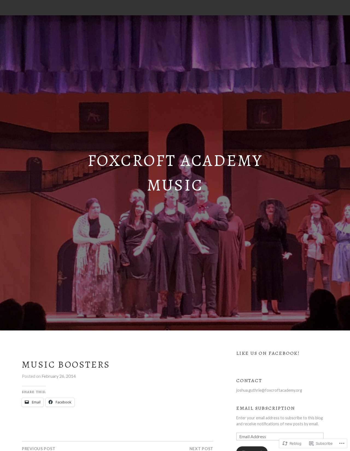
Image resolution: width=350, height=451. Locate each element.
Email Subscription (265, 408)
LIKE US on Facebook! (268, 353)
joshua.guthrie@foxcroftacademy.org (269, 390)
